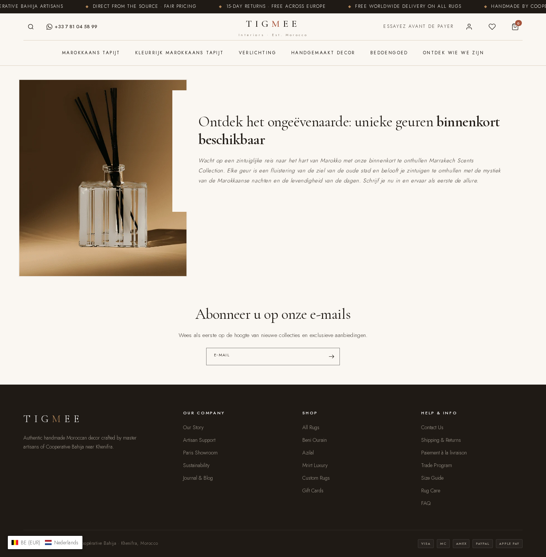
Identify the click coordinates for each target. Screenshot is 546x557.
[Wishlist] (492, 26)
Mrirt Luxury (315, 465)
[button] (45, 542)
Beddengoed (389, 52)
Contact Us (432, 427)
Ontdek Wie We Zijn (453, 52)
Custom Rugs (316, 478)
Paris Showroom (200, 452)
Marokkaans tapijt (91, 52)
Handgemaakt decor (323, 52)
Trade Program (436, 465)
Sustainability (196, 465)
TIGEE (273, 27)
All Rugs (310, 427)
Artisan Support (199, 440)
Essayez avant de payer (418, 26)
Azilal (308, 452)
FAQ (425, 503)
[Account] (469, 26)
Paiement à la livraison (444, 452)
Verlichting (257, 52)
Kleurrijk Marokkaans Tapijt (179, 52)
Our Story (193, 427)
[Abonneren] (331, 356)
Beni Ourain (314, 440)
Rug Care (430, 490)
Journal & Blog (198, 478)
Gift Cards (313, 490)
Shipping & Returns (441, 440)
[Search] (30, 26)
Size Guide (432, 478)
